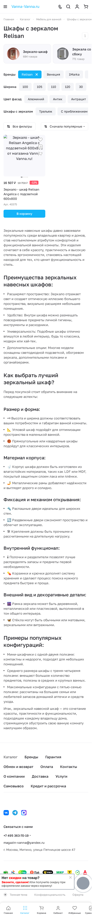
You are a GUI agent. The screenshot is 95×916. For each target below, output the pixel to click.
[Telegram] (15, 812)
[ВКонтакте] (6, 812)
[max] (24, 812)
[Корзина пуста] (86, 6)
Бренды (31, 757)
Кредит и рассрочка (48, 786)
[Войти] (77, 6)
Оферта (77, 894)
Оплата (46, 766)
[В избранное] (40, 139)
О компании (14, 776)
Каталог (10, 757)
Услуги (61, 776)
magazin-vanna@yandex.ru (24, 842)
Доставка (40, 776)
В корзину (24, 213)
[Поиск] (68, 6)
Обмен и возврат (18, 766)
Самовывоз (14, 786)
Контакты (68, 766)
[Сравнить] (40, 147)
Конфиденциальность (49, 894)
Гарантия (53, 757)
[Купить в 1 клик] (40, 154)
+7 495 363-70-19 (16, 835)
